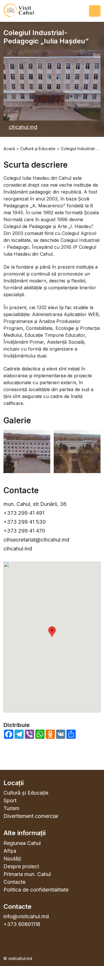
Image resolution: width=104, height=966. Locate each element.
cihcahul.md (23, 127)
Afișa (9, 851)
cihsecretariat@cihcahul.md (36, 540)
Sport (9, 800)
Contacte (14, 882)
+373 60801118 (21, 924)
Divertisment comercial (30, 816)
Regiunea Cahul (22, 843)
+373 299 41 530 (24, 522)
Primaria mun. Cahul (27, 874)
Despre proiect (21, 866)
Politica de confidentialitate (35, 890)
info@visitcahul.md (26, 916)
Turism (11, 808)
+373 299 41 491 (23, 513)
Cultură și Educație (25, 793)
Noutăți (12, 859)
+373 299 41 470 (24, 531)
